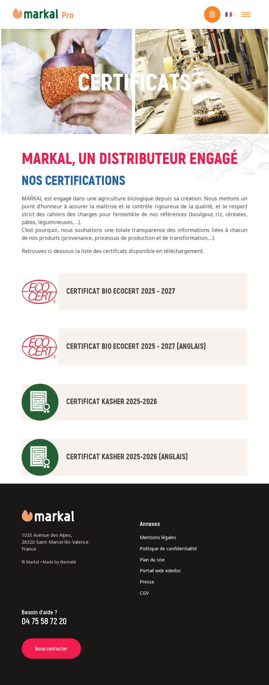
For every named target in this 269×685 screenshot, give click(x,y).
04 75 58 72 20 (44, 620)
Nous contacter (51, 648)
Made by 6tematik (59, 562)
